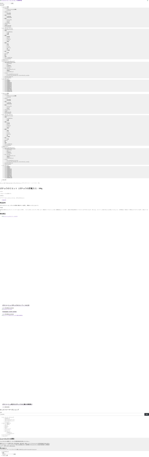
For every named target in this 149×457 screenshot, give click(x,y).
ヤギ (8, 45)
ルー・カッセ (7, 67)
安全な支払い (47, 443)
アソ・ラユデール (8, 57)
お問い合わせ (12, 445)
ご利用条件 (47, 444)
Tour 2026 (9, 14)
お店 (4, 182)
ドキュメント (7, 23)
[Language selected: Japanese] (6, 2)
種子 (6, 51)
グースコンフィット (11, 69)
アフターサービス (34, 443)
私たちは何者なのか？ (20, 444)
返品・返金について (26, 443)
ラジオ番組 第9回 (8, 89)
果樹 (8, 41)
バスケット (4, 455)
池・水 (6, 53)
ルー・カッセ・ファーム (7, 28)
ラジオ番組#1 (7, 80)
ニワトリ (9, 47)
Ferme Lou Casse (9, 182)
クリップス (9, 19)
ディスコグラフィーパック (12, 74)
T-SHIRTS (9, 65)
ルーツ (8, 37)
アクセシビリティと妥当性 (35, 444)
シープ (8, 46)
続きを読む (7, 406)
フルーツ (9, 39)
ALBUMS (9, 16)
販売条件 (43, 444)
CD (7, 64)
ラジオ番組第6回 (8, 86)
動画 (6, 18)
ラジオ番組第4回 (8, 83)
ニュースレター (8, 26)
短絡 (6, 56)
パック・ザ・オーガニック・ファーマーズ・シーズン (18, 75)
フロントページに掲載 (11, 9)
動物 (6, 42)
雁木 (8, 43)
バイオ (6, 24)
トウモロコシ (10, 31)
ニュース (6, 8)
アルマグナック (10, 71)
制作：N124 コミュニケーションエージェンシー (27, 449)
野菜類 (8, 36)
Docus (8, 22)
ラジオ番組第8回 (8, 88)
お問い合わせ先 (8, 25)
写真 (8, 52)
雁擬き (8, 70)
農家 (6, 35)
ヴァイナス (9, 63)
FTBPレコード (5, 59)
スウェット (9, 66)
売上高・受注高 (13, 443)
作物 (6, 30)
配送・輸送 (19, 443)
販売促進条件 (41, 443)
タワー (6, 11)
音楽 (6, 15)
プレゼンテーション (9, 29)
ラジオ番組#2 (7, 81)
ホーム (1, 182)
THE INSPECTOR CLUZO (10, 62)
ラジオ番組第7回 (8, 87)
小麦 (8, 32)
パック (6, 72)
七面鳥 (8, 50)
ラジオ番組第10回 (8, 91)
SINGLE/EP (9, 17)
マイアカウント (5, 451)
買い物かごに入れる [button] (9, 307)
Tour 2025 (9, 12)
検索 (12, 3)
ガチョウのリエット (17, 182)
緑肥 (8, 34)
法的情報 (27, 444)
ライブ (8, 20)
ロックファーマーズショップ (8, 61)
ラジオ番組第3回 (8, 82)
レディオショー (5, 78)
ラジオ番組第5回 (8, 85)
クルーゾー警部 (5, 6)
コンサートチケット (9, 76)
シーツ (8, 40)
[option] (4, 2)
